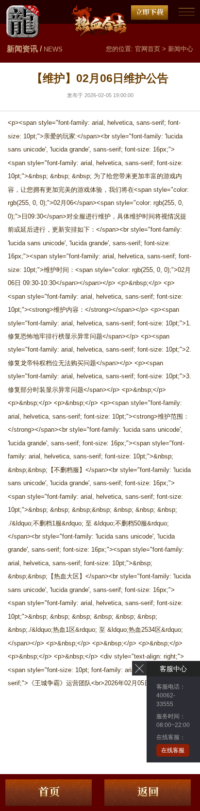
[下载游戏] (149, 12)
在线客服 (172, 750)
